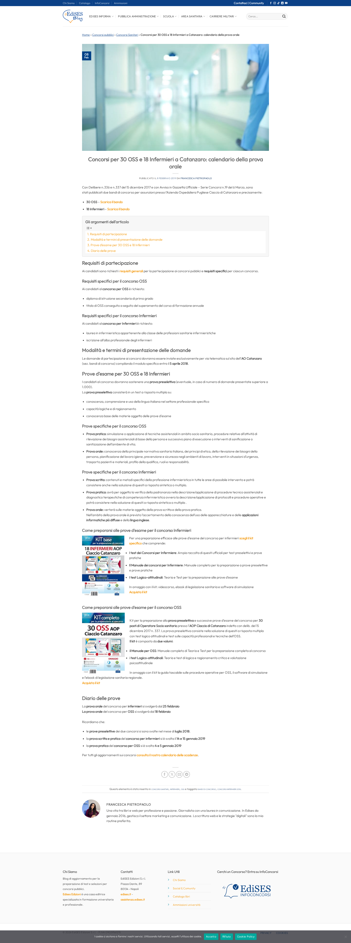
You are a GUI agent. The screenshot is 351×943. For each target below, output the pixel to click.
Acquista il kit (138, 592)
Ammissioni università (186, 905)
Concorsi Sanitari (127, 35)
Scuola (168, 16)
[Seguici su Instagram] (274, 3)
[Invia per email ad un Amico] (179, 774)
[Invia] (284, 16)
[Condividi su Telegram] (186, 774)
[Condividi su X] (172, 774)
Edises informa (100, 16)
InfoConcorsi (102, 3)
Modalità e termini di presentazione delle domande (126, 239)
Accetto (211, 936)
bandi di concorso (207, 789)
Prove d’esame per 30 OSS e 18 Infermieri (120, 245)
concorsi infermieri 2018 (229, 789)
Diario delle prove (103, 251)
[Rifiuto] (345, 938)
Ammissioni (120, 3)
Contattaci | (241, 3)
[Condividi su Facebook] (164, 774)
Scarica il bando (111, 202)
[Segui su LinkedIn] (282, 3)
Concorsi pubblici (103, 35)
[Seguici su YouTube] (286, 3)
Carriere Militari (222, 16)
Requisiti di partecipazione (108, 234)
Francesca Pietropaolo (196, 178)
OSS (182, 789)
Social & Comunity (184, 888)
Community (256, 3)
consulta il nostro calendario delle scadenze (167, 755)
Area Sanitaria (192, 16)
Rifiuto (226, 936)
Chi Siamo (69, 3)
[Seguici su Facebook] (271, 3)
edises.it (126, 894)
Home (86, 35)
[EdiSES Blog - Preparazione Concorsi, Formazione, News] (73, 16)
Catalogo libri (181, 896)
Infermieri (175, 789)
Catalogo (84, 3)
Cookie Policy (246, 936)
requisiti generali (131, 271)
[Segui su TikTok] (278, 3)
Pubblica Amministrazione (137, 16)
